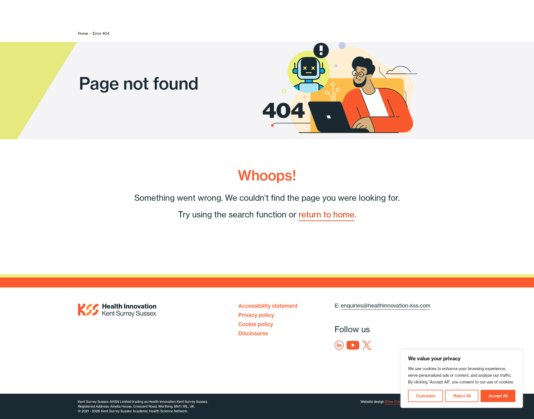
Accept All (498, 395)
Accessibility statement (268, 306)
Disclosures (253, 333)
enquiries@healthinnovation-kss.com (385, 305)
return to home (326, 214)
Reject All (462, 395)
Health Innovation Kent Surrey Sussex (117, 308)
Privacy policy (256, 315)
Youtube (353, 345)
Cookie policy (255, 324)
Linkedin (339, 345)
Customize (425, 395)
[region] (461, 378)
